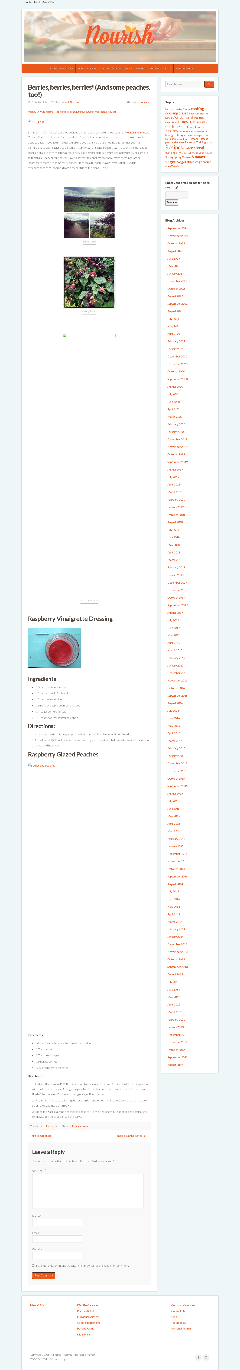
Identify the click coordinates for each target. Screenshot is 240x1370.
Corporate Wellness (116, 68)
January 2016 (175, 755)
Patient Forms (85, 1328)
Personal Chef (87, 68)
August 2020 (175, 386)
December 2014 (177, 853)
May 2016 (173, 725)
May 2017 (173, 635)
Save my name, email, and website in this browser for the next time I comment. (82, 1265)
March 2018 (174, 559)
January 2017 (175, 665)
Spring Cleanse (182, 157)
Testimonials (184, 68)
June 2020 (173, 401)
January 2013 (175, 1027)
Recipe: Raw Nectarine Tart (132, 1135)
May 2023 (173, 265)
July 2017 (173, 620)
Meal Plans (83, 1334)
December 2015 (177, 763)
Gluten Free (176, 126)
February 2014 (176, 929)
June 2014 (173, 899)
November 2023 (177, 235)
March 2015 (174, 831)
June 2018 (173, 537)
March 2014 (174, 921)
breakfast (169, 109)
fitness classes (198, 121)
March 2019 (174, 492)
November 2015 (177, 771)
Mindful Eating (172, 139)
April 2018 (173, 552)
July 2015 (173, 801)
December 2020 (177, 356)
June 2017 (173, 627)
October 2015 (176, 778)
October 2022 (176, 288)
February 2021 (176, 341)
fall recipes (196, 117)
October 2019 (176, 454)
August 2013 (175, 974)
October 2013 (176, 959)
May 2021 (173, 326)
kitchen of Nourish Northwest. (130, 132)
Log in (64, 1359)
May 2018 (173, 544)
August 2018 (175, 522)
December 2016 (177, 672)
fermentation (171, 122)
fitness (184, 121)
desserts (204, 114)
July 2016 (173, 710)
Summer (86, 1126)
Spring (169, 157)
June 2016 (173, 718)
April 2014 (173, 914)
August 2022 (175, 296)
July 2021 (173, 318)
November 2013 (177, 951)
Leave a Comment (141, 102)
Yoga (183, 166)
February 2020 (176, 424)
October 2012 (176, 1049)
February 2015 (176, 838)
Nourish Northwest (72, 102)
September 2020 (177, 379)
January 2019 (175, 507)
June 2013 (173, 989)
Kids (188, 135)
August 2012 (175, 1064)
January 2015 (175, 846)
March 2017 (174, 650)
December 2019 (177, 439)
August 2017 (175, 612)
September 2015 (177, 785)
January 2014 (175, 936)
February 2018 (176, 567)
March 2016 (174, 740)
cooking (197, 108)
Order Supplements (88, 1322)
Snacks (194, 152)
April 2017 (173, 642)
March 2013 (174, 1012)
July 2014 (173, 891)
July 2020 (173, 394)
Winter (176, 166)
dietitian (178, 117)
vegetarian (203, 162)
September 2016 (177, 695)
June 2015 (173, 808)
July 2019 (173, 477)
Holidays (179, 135)
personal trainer (174, 142)
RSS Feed (54, 1359)
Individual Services (88, 1316)
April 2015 (173, 823)
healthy (171, 131)
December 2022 (177, 281)
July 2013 (173, 981)
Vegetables (185, 162)
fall (187, 117)
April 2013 (173, 1004)
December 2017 (177, 582)
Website (37, 1249)
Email (36, 1232)
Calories (178, 109)
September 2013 (177, 966)
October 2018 (176, 514)
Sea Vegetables (183, 153)
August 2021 (175, 311)
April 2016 (173, 733)
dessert (194, 113)
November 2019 (177, 446)
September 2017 (177, 605)
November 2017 (177, 590)
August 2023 (175, 251)
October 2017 (176, 597)
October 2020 (176, 371)
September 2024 (177, 228)
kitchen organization (199, 135)
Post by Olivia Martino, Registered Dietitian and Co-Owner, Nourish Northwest (72, 111)
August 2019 (175, 469)
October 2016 (176, 688)
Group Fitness (195, 127)
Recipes (55, 1126)
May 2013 (173, 997)
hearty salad (201, 131)
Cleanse (186, 109)
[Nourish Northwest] (120, 37)
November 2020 (177, 364)
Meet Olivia (48, 2)
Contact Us (30, 2)
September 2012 (177, 1057)
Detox (168, 117)
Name (36, 1216)
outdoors (183, 139)
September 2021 (177, 303)
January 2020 (175, 431)
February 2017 (176, 657)
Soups (208, 152)
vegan (171, 161)
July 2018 (173, 529)
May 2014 (173, 906)
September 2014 (177, 876)
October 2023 (176, 243)
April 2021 (173, 333)
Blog (168, 68)
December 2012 (177, 1034)
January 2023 (175, 273)
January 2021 (175, 348)
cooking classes (177, 113)
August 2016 (175, 703)
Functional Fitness (41, 1135)
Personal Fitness (198, 138)
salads (186, 148)
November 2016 (177, 680)
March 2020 (174, 416)
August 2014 (175, 884)
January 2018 (175, 575)
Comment (39, 1170)
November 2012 (177, 1042)
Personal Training (148, 68)
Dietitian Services (59, 68)
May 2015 (173, 816)
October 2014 (176, 868)
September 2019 (177, 461)
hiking (169, 135)
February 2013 (176, 1019)
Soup (202, 152)
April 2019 (173, 484)
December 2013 (177, 944)
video (168, 166)
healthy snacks (187, 131)
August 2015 (175, 793)
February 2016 (176, 748)
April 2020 (173, 409)
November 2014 (177, 861)
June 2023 (173, 258)
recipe (209, 142)
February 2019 (176, 499)
